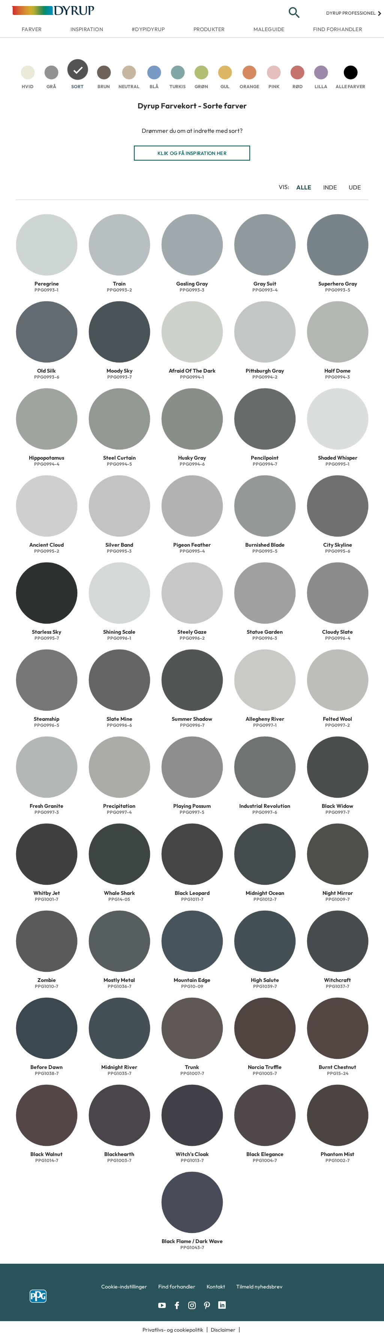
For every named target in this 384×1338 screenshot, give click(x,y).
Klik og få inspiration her (192, 153)
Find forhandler (337, 29)
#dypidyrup (148, 29)
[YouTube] (164, 1305)
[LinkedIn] (222, 1305)
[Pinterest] (208, 1305)
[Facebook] (178, 1305)
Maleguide (269, 29)
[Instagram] (194, 1305)
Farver (32, 29)
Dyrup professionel (354, 13)
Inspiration (86, 29)
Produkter (209, 29)
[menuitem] (124, 1288)
